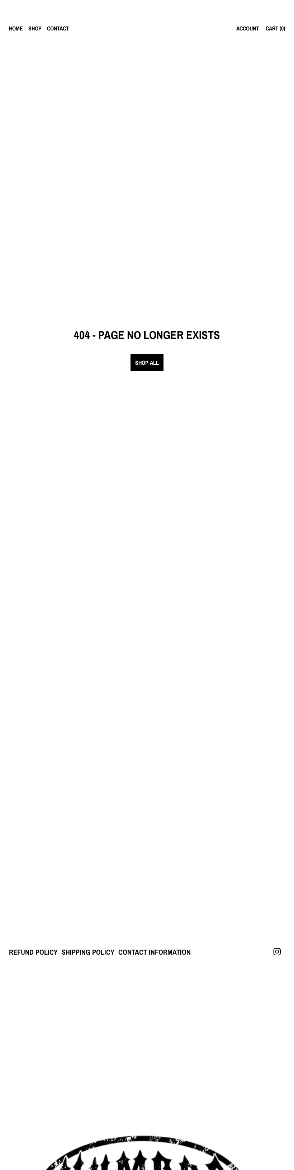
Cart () (275, 28)
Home (16, 28)
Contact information (154, 952)
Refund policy (33, 952)
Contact (58, 28)
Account (247, 28)
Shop (35, 28)
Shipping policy (88, 952)
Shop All (147, 363)
